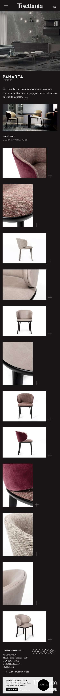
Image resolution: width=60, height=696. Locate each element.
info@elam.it (8, 667)
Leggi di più (12, 689)
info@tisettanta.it (12, 664)
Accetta (43, 685)
